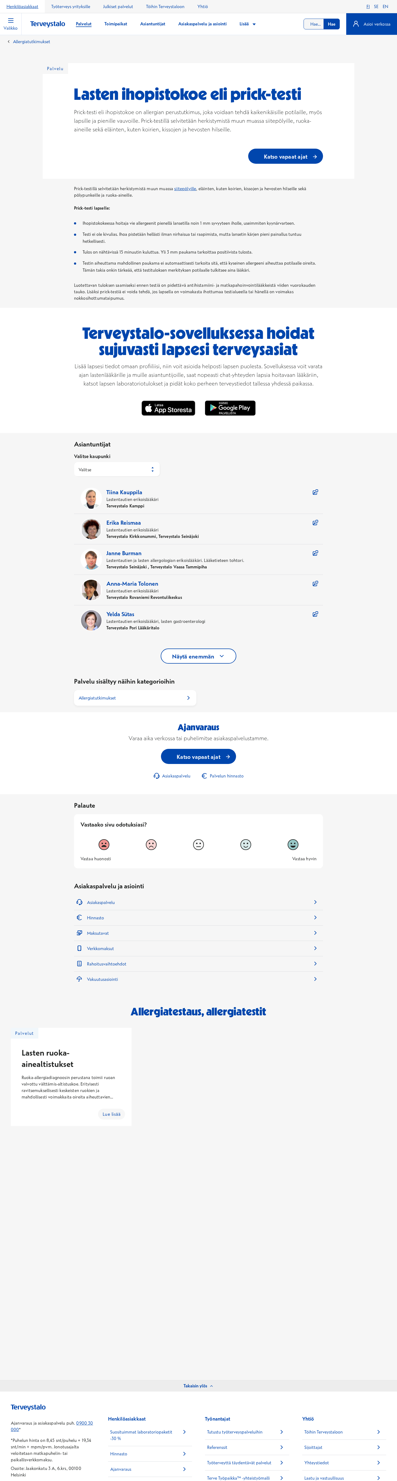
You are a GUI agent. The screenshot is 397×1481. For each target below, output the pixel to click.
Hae (331, 24)
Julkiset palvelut (118, 6)
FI (368, 6)
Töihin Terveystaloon (165, 6)
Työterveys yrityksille (70, 6)
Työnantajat (217, 1419)
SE (376, 6)
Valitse (85, 469)
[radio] (104, 844)
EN (385, 6)
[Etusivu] (47, 24)
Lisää (245, 23)
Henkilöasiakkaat (22, 6)
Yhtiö (202, 6)
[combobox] (322, 24)
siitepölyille (185, 188)
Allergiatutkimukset (31, 41)
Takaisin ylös (195, 1385)
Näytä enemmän (193, 656)
